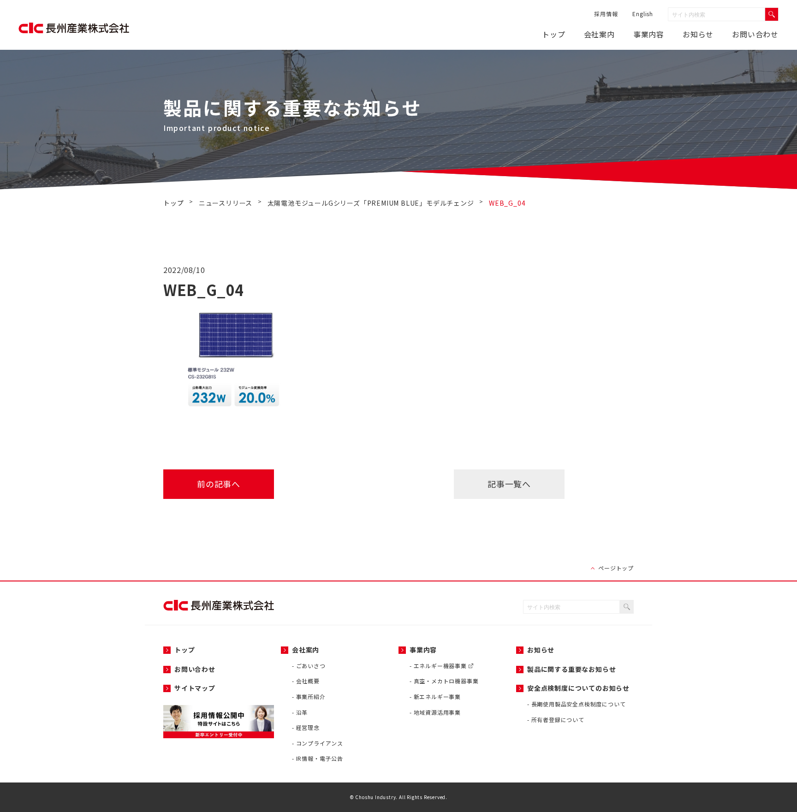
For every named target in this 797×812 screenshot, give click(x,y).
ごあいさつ (311, 666)
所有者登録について (557, 719)
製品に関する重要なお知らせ (571, 669)
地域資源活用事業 (437, 712)
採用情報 (606, 14)
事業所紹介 (311, 696)
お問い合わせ (755, 34)
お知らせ (540, 649)
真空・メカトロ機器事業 (446, 681)
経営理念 (308, 727)
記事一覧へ (509, 484)
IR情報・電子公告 (319, 758)
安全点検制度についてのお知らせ (578, 688)
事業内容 (648, 34)
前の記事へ (218, 484)
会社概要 (308, 681)
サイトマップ (194, 688)
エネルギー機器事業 (441, 666)
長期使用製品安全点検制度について (578, 704)
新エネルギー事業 (437, 696)
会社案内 (599, 34)
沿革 (302, 712)
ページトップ (616, 568)
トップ (553, 34)
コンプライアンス (319, 743)
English (642, 14)
